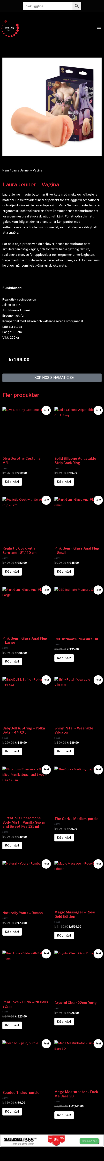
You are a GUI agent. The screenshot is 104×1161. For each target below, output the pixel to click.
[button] (52, 378)
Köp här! (12, 482)
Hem (5, 170)
